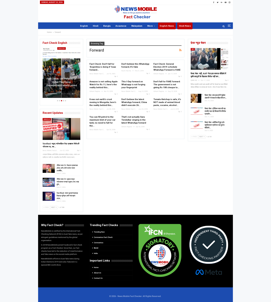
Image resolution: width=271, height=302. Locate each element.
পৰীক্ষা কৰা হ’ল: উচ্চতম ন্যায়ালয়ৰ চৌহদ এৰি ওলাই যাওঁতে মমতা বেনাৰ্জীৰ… (67, 168)
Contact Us (98, 278)
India (96, 253)
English (84, 26)
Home (96, 267)
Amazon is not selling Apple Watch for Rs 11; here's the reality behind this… (103, 84)
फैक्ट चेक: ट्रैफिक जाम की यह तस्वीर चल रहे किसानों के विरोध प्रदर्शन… (215, 111)
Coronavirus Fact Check (103, 237)
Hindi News (185, 26)
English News (167, 26)
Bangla (107, 26)
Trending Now (99, 232)
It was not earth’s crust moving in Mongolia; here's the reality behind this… (102, 102)
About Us (97, 273)
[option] (61, 73)
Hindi (95, 26)
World (96, 248)
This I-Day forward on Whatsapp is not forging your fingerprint (133, 84)
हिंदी (193, 49)
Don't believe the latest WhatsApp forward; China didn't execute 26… (134, 102)
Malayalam (136, 26)
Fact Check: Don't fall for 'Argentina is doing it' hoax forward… (102, 67)
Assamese (120, 26)
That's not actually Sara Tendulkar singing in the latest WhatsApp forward (133, 120)
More (150, 26)
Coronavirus (98, 243)
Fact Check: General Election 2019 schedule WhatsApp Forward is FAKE (167, 67)
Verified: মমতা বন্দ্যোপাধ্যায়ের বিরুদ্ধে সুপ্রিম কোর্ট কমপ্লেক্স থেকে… (67, 195)
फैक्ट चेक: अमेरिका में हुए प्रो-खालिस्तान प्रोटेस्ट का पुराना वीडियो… (215, 125)
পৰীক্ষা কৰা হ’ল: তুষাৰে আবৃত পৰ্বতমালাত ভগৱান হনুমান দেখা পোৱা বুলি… (68, 182)
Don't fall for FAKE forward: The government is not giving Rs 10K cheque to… (166, 84)
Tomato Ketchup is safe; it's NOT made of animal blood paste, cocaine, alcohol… (167, 102)
